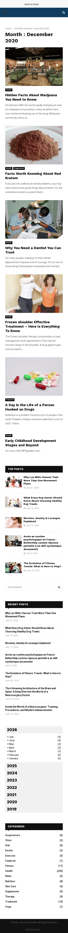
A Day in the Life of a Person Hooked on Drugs (29, 407)
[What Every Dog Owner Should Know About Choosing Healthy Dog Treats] (13, 502)
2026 (12, 729)
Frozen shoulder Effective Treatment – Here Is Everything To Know (32, 326)
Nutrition (10, 881)
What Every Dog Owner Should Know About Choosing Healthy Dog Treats (43, 500)
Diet (7, 845)
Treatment (11, 901)
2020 (12, 801)
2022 (12, 787)
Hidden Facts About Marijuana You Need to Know (31, 97)
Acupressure (12, 835)
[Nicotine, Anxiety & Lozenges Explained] (13, 522)
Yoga (8, 906)
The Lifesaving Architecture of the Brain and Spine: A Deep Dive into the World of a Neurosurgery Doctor (30, 692)
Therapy (9, 896)
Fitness (9, 865)
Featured (10, 400)
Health (9, 90)
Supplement (19, 168)
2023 (12, 780)
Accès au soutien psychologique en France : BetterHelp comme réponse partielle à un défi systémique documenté (42, 543)
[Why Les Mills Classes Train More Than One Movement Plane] (13, 481)
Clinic (8, 840)
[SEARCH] (59, 587)
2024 (12, 773)
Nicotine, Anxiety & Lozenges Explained (28, 643)
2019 (12, 809)
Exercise (10, 855)
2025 (12, 765)
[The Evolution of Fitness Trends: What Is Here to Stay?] (13, 567)
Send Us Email (32, 4)
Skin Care (10, 886)
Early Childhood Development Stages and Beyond (30, 443)
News (8, 876)
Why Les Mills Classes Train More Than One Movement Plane (41, 480)
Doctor (9, 850)
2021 (11, 794)
